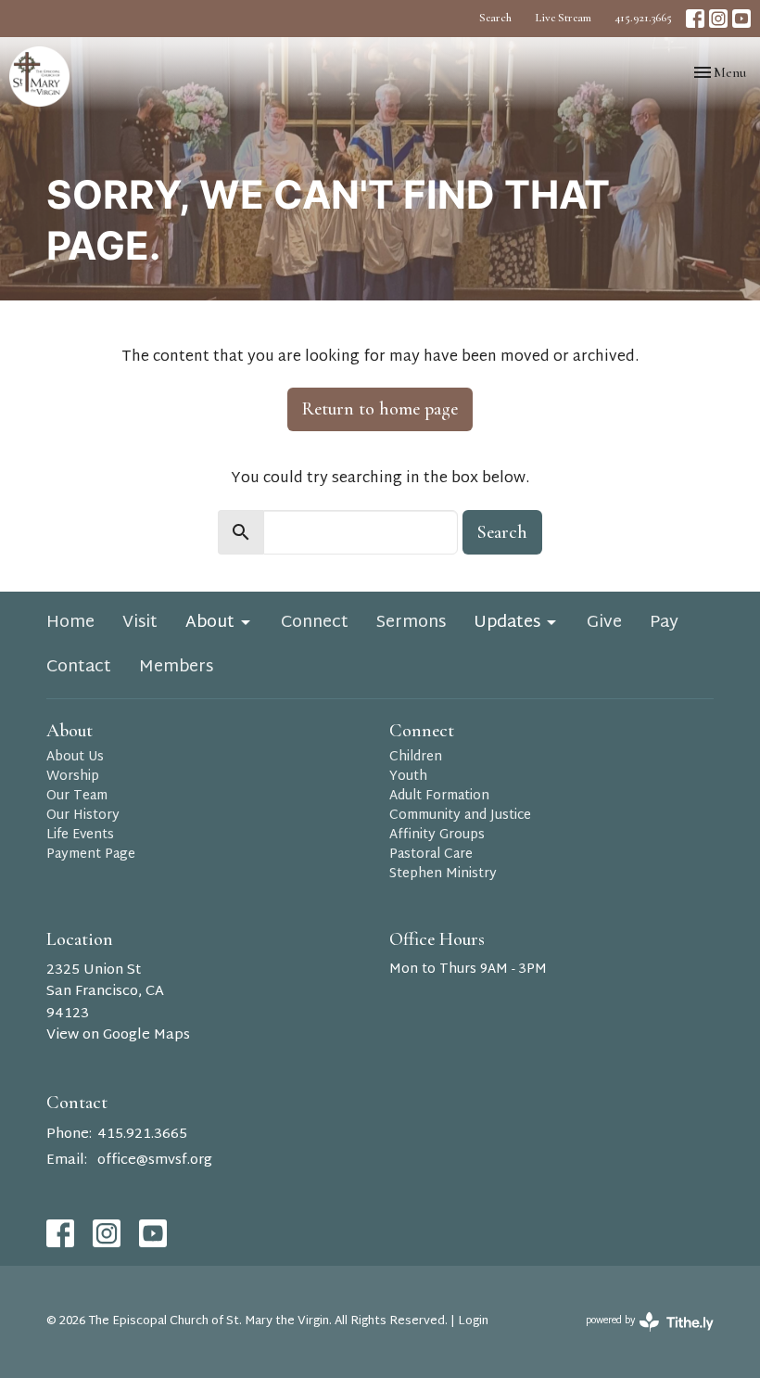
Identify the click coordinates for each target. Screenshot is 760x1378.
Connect (314, 623)
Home (70, 623)
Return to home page (380, 409)
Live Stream (563, 17)
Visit (140, 623)
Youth (408, 776)
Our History (83, 815)
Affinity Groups (437, 835)
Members (176, 668)
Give (604, 623)
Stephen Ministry (443, 874)
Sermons (411, 623)
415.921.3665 (643, 17)
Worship (72, 776)
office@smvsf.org (154, 1160)
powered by (640, 1335)
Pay (664, 623)
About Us (75, 757)
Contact (78, 668)
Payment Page (90, 854)
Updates (507, 623)
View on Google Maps (118, 1035)
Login (473, 1321)
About (209, 623)
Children (415, 757)
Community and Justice (460, 815)
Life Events (80, 835)
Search (495, 17)
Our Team (77, 796)
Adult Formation (439, 796)
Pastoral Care (431, 854)
